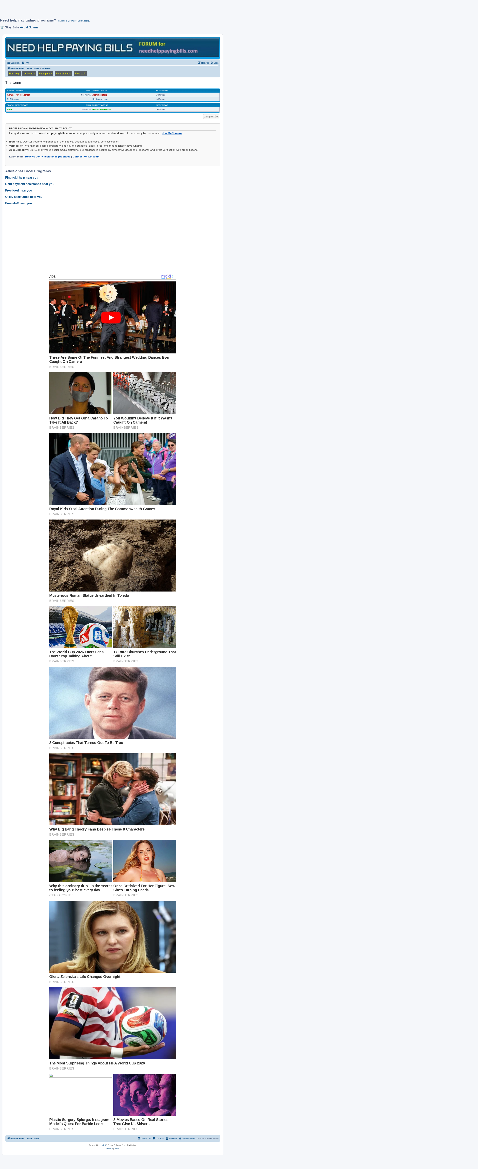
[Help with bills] (112, 47)
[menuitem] (25, 63)
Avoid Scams (29, 27)
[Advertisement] (90, 10)
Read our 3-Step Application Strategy (73, 21)
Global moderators (17, 105)
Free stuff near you (18, 203)
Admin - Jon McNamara (18, 95)
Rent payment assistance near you (29, 184)
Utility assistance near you (24, 196)
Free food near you (18, 190)
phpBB (103, 1145)
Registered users (100, 99)
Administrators (15, 91)
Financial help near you (21, 177)
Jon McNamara (172, 133)
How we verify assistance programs (47, 156)
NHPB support (13, 99)
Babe (9, 109)
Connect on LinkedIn (86, 156)
